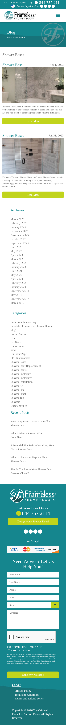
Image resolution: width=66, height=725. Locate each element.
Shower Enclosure (21, 373)
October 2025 (18, 239)
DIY (13, 338)
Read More (33, 121)
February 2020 (19, 282)
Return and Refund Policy (29, 698)
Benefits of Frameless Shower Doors (31, 326)
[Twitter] (45, 6)
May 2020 (16, 274)
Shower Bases (13, 135)
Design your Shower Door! (33, 521)
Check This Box (22, 650)
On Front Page (19, 353)
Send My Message (33, 674)
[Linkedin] (49, 6)
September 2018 (20, 290)
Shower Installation (22, 381)
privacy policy (18, 666)
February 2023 (19, 262)
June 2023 (16, 247)
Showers (15, 401)
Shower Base (12, 65)
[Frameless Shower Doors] (33, 496)
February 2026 (19, 223)
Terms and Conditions (27, 694)
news (13, 349)
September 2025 (20, 243)
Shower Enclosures (21, 377)
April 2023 (17, 255)
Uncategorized (19, 405)
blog (13, 330)
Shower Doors (19, 369)
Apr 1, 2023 (57, 64)
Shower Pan (17, 389)
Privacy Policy (22, 690)
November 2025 (20, 235)
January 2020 (18, 286)
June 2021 (16, 270)
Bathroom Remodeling (23, 322)
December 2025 (20, 231)
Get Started (17, 342)
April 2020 (17, 278)
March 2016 (17, 302)
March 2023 (17, 259)
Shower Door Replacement (26, 365)
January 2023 (18, 266)
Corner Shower (19, 334)
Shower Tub (17, 397)
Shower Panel (18, 393)
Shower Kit (17, 385)
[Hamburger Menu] (58, 15)
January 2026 (18, 227)
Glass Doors (17, 345)
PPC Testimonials (20, 357)
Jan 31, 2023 (56, 135)
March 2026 (17, 219)
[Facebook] (41, 6)
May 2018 (16, 294)
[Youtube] (53, 6)
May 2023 (16, 251)
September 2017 (20, 298)
